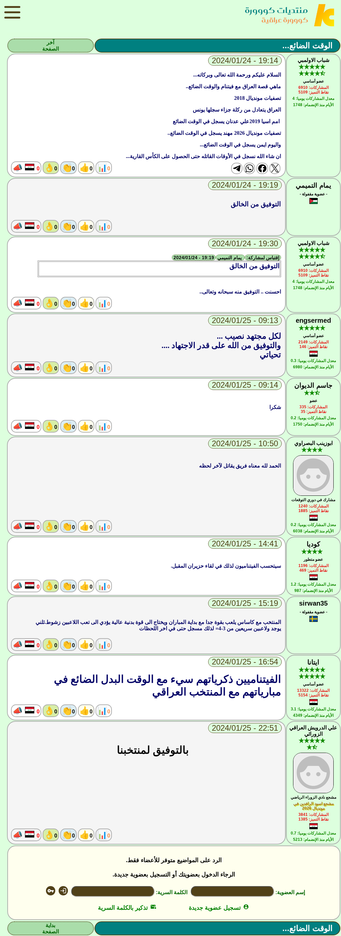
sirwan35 (313, 603)
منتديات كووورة (276, 10)
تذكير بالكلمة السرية (127, 907)
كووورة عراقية (284, 20)
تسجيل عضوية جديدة (219, 907)
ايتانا (313, 662)
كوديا (313, 544)
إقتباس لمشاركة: (262, 257)
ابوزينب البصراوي (313, 443)
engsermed (313, 320)
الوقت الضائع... (307, 45)
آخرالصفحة (50, 46)
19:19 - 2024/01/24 (193, 257)
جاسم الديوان (313, 385)
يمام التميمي (313, 185)
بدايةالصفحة (50, 928)
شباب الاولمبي (313, 60)
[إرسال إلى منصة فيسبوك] (262, 168)
